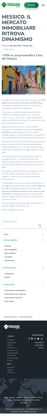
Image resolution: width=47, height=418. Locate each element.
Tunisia (9, 400)
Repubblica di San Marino (31, 400)
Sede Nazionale (37, 335)
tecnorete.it (39, 345)
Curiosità (8, 257)
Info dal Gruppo (10, 240)
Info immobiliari (11, 250)
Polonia (33, 397)
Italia (6, 397)
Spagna (12, 397)
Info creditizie (10, 253)
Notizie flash (28, 46)
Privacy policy (13, 414)
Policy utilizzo (23, 414)
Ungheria (19, 397)
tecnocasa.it (39, 342)
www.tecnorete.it (25, 317)
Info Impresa (9, 260)
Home (5, 234)
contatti (31, 5)
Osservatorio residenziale (15, 290)
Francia (39, 397)
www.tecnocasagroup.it (23, 417)
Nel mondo (11, 348)
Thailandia (17, 400)
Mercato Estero (16, 46)
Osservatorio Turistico (13, 298)
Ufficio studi (8, 285)
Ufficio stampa (9, 268)
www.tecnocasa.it (10, 317)
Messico (26, 397)
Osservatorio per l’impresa (15, 294)
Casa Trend (9, 301)
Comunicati (9, 274)
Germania (23, 403)
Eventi (7, 277)
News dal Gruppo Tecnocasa (11, 369)
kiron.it (41, 348)
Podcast (8, 246)
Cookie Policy (33, 414)
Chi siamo (10, 340)
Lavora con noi (12, 350)
